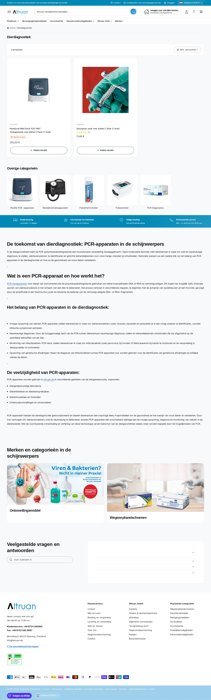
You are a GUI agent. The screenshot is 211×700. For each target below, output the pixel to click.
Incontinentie (176, 626)
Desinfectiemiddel (179, 613)
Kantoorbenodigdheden (181, 634)
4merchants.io (35, 689)
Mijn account (94, 613)
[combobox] (85, 11)
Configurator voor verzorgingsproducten (144, 3)
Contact (117, 3)
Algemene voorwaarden (141, 621)
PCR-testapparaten (17, 283)
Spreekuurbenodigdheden (79, 21)
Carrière (133, 609)
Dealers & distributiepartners (143, 613)
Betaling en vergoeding (99, 617)
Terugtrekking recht (138, 626)
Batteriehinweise (137, 638)
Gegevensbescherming (99, 634)
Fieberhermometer (89, 208)
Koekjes (133, 634)
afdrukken (134, 617)
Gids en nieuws (95, 626)
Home (12, 28)
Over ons (92, 630)
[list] (105, 221)
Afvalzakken (176, 621)
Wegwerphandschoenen (182, 609)
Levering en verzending (99, 621)
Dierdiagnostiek (24, 28)
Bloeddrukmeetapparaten (55, 208)
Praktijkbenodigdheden (181, 630)
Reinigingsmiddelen (179, 617)
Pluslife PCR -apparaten (22, 208)
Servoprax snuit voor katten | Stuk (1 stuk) (98, 128)
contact (91, 609)
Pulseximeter (122, 208)
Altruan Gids (103, 21)
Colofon (91, 638)
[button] (9, 11)
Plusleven (12, 21)
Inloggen (171, 3)
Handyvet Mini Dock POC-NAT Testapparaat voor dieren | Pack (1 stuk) (30, 130)
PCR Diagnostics (155, 208)
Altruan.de (48, 379)
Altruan (16, 689)
